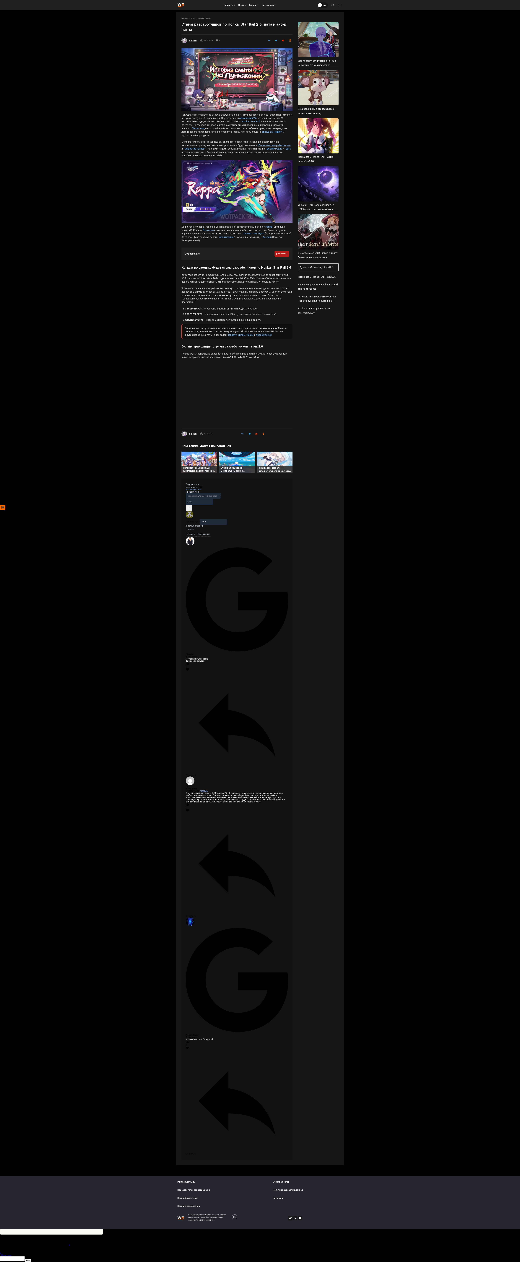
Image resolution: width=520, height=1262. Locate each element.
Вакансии (278, 1198)
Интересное (268, 5)
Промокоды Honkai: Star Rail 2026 (317, 276)
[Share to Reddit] (283, 40)
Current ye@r (193, 521)
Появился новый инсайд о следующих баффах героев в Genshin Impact (198, 470)
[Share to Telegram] (276, 40)
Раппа (268, 226)
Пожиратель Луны (253, 233)
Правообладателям (187, 1198)
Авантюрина (226, 237)
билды (242, 334)
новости (232, 334)
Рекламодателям (186, 1182)
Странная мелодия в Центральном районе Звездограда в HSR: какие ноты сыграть (234, 470)
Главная (184, 19)
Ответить (6, 1255)
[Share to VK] (268, 40)
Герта (288, 148)
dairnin (193, 40)
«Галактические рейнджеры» (274, 145)
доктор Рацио (274, 148)
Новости (228, 5)
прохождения (264, 334)
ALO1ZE (204, 791)
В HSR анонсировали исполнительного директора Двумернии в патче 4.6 (274, 470)
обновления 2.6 (248, 118)
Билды (252, 5)
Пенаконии (198, 128)
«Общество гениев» (194, 148)
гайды (250, 334)
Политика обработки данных (288, 1190)
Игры (241, 5)
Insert (28, 1261)
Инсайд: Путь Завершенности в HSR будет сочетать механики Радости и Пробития (316, 209)
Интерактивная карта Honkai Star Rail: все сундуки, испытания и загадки (317, 300)
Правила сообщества (188, 1206)
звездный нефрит (272, 131)
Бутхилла (208, 230)
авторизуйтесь (193, 489)
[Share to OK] (290, 40)
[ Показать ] (281, 254)
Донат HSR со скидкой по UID (316, 267)
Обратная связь (281, 1182)
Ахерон (267, 237)
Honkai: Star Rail (204, 19)
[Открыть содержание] (340, 5)
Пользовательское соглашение (193, 1190)
